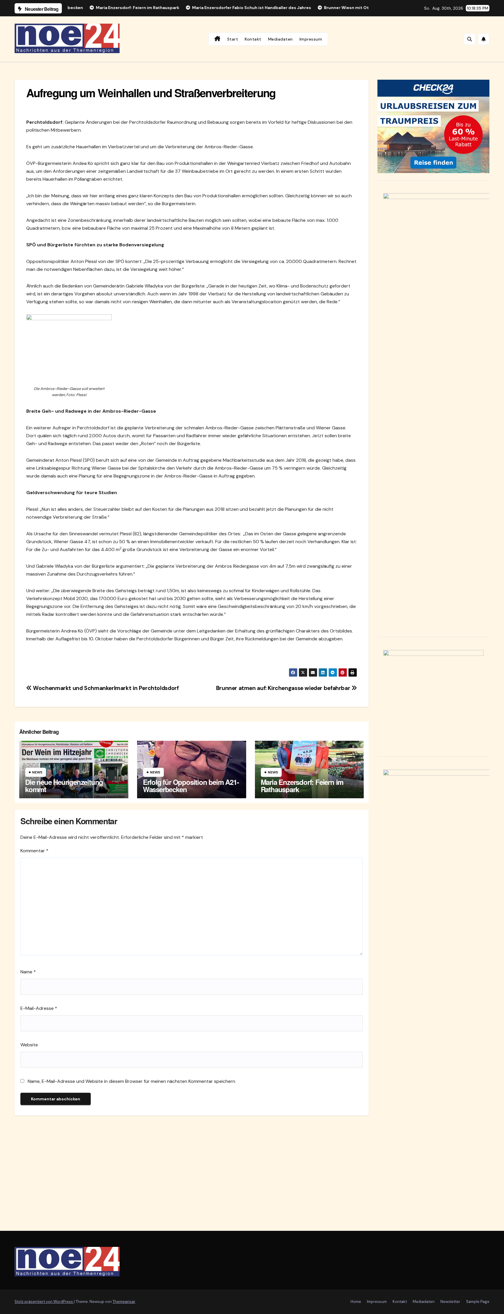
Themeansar (124, 1301)
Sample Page (477, 1301)
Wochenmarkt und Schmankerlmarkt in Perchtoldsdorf (105, 688)
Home (356, 1301)
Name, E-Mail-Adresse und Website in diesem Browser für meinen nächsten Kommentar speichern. (132, 1081)
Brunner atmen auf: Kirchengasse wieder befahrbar (283, 688)
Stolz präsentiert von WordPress (44, 1301)
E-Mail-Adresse (38, 1008)
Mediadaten (280, 39)
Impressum (311, 39)
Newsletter (450, 1301)
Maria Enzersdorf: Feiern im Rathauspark (302, 785)
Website (29, 1045)
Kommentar (34, 851)
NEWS (37, 772)
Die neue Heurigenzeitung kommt (64, 785)
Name (28, 972)
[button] (469, 39)
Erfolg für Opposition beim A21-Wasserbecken (191, 785)
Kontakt (253, 39)
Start (232, 39)
